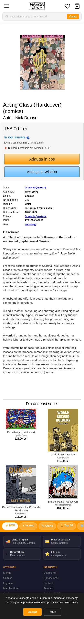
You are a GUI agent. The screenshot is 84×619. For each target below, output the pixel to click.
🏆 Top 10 (66, 525)
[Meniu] (6, 6)
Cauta (72, 16)
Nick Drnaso (26, 117)
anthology (30, 224)
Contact (48, 583)
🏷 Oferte (47, 525)
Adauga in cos (42, 159)
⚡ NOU (10, 525)
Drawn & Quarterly (35, 187)
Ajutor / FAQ (51, 577)
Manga (7, 572)
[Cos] (77, 6)
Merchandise (10, 588)
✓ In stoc (28, 525)
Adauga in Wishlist (42, 172)
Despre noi (50, 572)
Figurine (8, 583)
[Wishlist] (67, 6)
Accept (32, 611)
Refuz (52, 611)
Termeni (48, 588)
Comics (7, 577)
